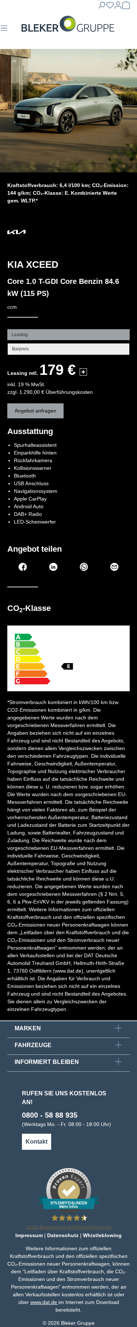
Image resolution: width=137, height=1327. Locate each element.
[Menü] (4, 30)
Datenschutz (63, 1235)
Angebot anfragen (35, 411)
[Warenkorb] (126, 7)
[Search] (102, 7)
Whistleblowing (102, 1235)
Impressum (29, 1235)
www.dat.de (44, 1302)
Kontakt (36, 1141)
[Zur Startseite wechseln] (68, 24)
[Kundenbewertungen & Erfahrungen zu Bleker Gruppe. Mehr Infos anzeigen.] (69, 1190)
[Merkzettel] (110, 7)
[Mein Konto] (118, 7)
